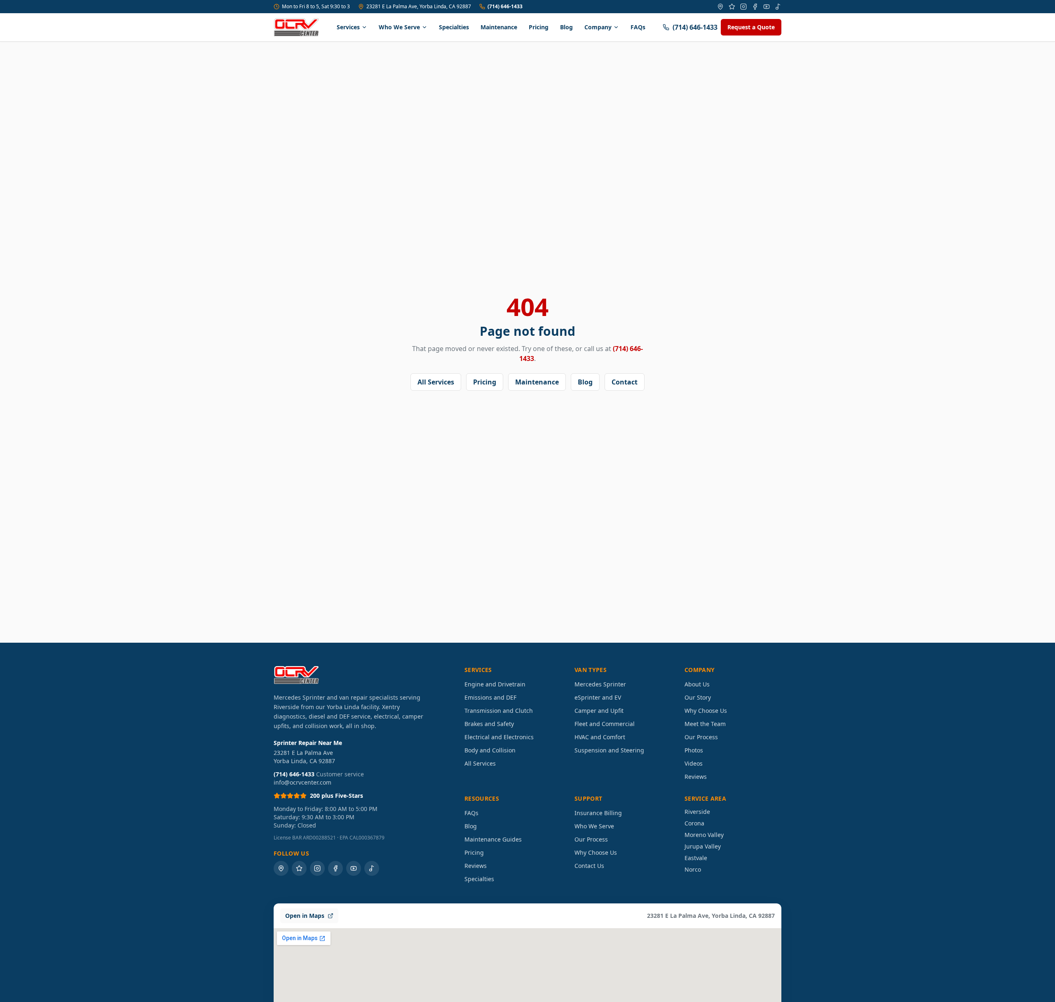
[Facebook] (755, 6)
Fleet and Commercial (604, 724)
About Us (697, 684)
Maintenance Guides (493, 839)
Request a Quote (751, 27)
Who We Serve (399, 27)
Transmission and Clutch (498, 710)
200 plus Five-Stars (336, 795)
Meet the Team (705, 724)
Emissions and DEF (490, 697)
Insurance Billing (598, 813)
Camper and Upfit (599, 710)
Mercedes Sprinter (600, 684)
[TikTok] (778, 6)
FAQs (638, 27)
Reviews (696, 776)
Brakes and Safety (489, 724)
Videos (694, 763)
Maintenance (499, 27)
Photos (694, 750)
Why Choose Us (706, 710)
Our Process (701, 737)
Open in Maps (304, 915)
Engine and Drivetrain (494, 684)
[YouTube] (766, 6)
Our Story (698, 697)
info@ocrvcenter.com (302, 782)
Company (598, 27)
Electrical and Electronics (499, 737)
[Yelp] (732, 6)
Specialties (454, 27)
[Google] (720, 6)
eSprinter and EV (597, 697)
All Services (435, 382)
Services (348, 27)
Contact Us (589, 866)
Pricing (539, 27)
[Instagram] (743, 6)
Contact (625, 382)
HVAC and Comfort (599, 737)
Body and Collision (490, 750)
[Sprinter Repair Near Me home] (296, 27)
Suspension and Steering (609, 750)
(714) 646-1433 (505, 6)
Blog (566, 27)
